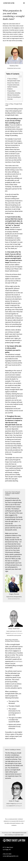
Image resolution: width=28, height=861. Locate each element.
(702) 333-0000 (7, 854)
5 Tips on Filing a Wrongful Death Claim (13, 79)
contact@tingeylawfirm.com (10, 856)
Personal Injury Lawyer (6, 832)
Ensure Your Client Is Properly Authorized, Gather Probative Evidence (13, 86)
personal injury (17, 661)
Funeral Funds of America (15, 633)
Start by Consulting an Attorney (14, 98)
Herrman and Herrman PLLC (14, 598)
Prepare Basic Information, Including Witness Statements (13, 93)
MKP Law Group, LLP (17, 805)
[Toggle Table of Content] (19, 76)
